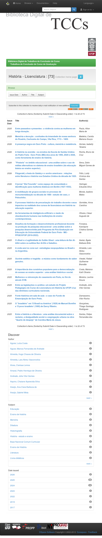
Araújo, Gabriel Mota (19, 392)
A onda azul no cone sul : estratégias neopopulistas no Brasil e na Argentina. (45, 249)
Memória (14, 419)
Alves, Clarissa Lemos (20, 365)
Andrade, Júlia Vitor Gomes (22, 376)
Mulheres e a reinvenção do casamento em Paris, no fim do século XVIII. (43, 278)
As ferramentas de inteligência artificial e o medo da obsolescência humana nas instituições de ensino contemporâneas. (39, 216)
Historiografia (16, 430)
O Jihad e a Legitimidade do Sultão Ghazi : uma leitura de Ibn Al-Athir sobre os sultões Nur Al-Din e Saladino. (45, 241)
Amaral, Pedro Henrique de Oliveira (26, 370)
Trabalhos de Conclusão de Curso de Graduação (33, 64)
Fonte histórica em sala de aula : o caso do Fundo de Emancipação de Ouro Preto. (40, 297)
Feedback (92, 532)
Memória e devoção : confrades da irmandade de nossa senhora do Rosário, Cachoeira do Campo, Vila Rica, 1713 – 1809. (45, 138)
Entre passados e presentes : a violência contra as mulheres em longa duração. (45, 130)
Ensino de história (18, 414)
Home (18, 3)
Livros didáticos (17, 458)
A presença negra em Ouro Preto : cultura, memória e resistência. (45, 144)
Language (88, 3)
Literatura (14, 452)
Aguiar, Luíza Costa (18, 343)
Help (55, 3)
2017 (12, 507)
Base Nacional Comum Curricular (25, 441)
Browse (28, 3)
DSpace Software (47, 532)
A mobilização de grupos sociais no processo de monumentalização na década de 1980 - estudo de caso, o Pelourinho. (42, 194)
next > (51, 116)
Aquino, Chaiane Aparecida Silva (25, 381)
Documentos (42, 3)
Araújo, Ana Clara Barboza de (23, 387)
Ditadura (14, 425)
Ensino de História (18, 447)
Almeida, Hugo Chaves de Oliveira (25, 354)
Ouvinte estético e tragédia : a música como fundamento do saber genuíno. (46, 260)
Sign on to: (87, 9)
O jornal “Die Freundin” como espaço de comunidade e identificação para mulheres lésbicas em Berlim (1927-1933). (43, 185)
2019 (12, 501)
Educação (14, 408)
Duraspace (82, 532)
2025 (12, 479)
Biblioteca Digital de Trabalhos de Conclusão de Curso (34, 61)
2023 (12, 490)
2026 (12, 474)
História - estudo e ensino (21, 436)
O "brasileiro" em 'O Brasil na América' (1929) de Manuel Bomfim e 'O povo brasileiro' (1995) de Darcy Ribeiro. (45, 305)
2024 (12, 485)
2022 (12, 496)
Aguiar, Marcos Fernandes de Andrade (27, 348)
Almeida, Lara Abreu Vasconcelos (25, 359)
